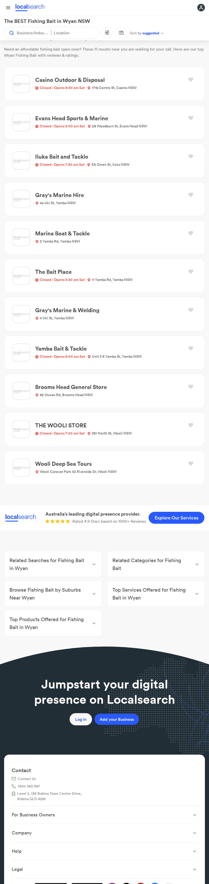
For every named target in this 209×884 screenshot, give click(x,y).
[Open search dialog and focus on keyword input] (9, 32)
